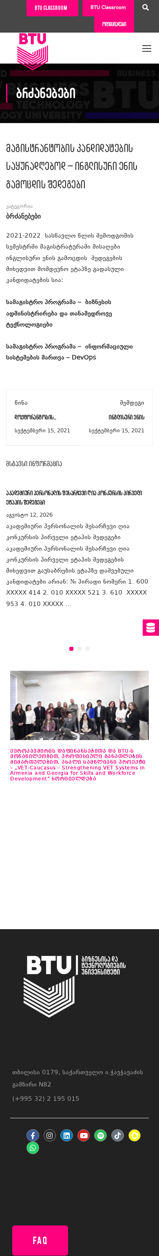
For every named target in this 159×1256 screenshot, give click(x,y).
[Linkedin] (66, 1135)
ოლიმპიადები (114, 24)
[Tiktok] (117, 1135)
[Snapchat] (134, 1135)
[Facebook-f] (32, 1135)
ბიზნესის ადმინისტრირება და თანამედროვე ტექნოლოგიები (59, 313)
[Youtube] (83, 1135)
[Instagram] (50, 1135)
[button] (71, 649)
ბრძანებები (23, 216)
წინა (21, 403)
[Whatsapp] (32, 1147)
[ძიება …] (145, 8)
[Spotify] (100, 1135)
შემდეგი (132, 403)
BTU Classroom (108, 7)
